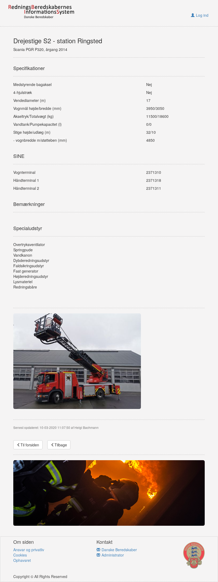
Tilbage (60, 444)
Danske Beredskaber (119, 549)
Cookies (20, 555)
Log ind (202, 15)
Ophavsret (22, 560)
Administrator (113, 555)
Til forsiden (29, 444)
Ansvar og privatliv (28, 549)
